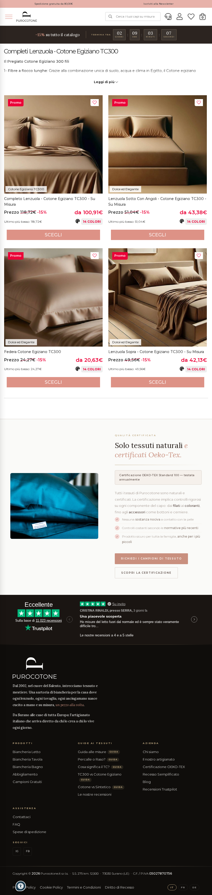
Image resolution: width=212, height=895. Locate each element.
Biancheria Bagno (28, 767)
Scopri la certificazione (146, 572)
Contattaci (22, 817)
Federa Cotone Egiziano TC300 (32, 351)
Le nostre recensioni (94, 794)
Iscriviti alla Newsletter (158, 3)
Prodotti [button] (23, 743)
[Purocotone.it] (26, 17)
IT (172, 887)
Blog (147, 782)
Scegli (53, 235)
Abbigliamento (25, 774)
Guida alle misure (98, 752)
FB (28, 851)
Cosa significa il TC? (100, 767)
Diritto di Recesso (119, 887)
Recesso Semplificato (161, 774)
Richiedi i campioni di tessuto (151, 558)
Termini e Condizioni (84, 887)
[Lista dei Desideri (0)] (191, 17)
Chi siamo (151, 752)
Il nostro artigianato (159, 759)
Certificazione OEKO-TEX (164, 767)
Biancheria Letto (27, 752)
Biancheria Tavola (27, 759)
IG (17, 851)
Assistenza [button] (24, 808)
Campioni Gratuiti (27, 782)
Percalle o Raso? (97, 759)
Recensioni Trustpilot (160, 789)
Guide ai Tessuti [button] (95, 743)
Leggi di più (104, 82)
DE (194, 887)
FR (183, 887)
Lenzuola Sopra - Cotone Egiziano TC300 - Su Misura (156, 351)
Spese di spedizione (29, 832)
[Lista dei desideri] (94, 102)
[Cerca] (110, 16)
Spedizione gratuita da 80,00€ (53, 3)
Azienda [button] (151, 743)
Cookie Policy (51, 887)
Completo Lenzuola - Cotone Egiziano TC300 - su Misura (49, 201)
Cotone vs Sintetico (100, 787)
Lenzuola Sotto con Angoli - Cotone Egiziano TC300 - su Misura (157, 201)
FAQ (16, 824)
